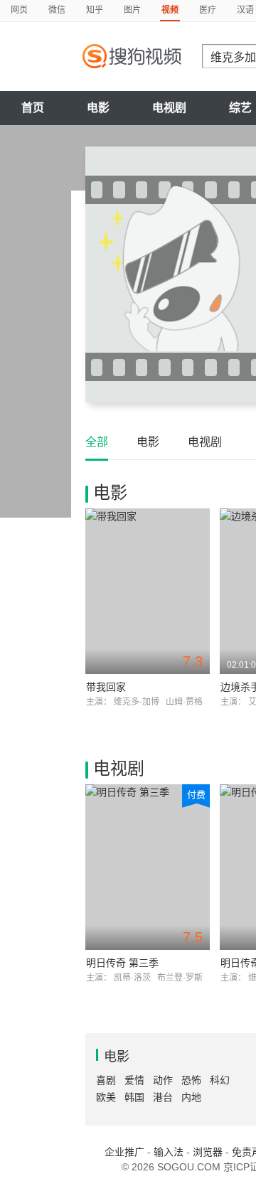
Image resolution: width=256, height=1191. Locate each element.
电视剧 (169, 108)
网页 (19, 10)
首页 (32, 108)
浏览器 (208, 1152)
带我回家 (106, 687)
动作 (163, 1080)
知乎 (94, 10)
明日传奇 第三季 (122, 962)
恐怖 (191, 1080)
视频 (169, 10)
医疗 (207, 10)
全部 (96, 442)
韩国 (134, 1097)
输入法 (168, 1152)
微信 (56, 10)
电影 (98, 108)
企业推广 (124, 1152)
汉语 (245, 10)
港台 (163, 1097)
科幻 (220, 1080)
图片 (132, 10)
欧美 (106, 1097)
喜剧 (106, 1080)
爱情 (134, 1080)
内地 (191, 1097)
